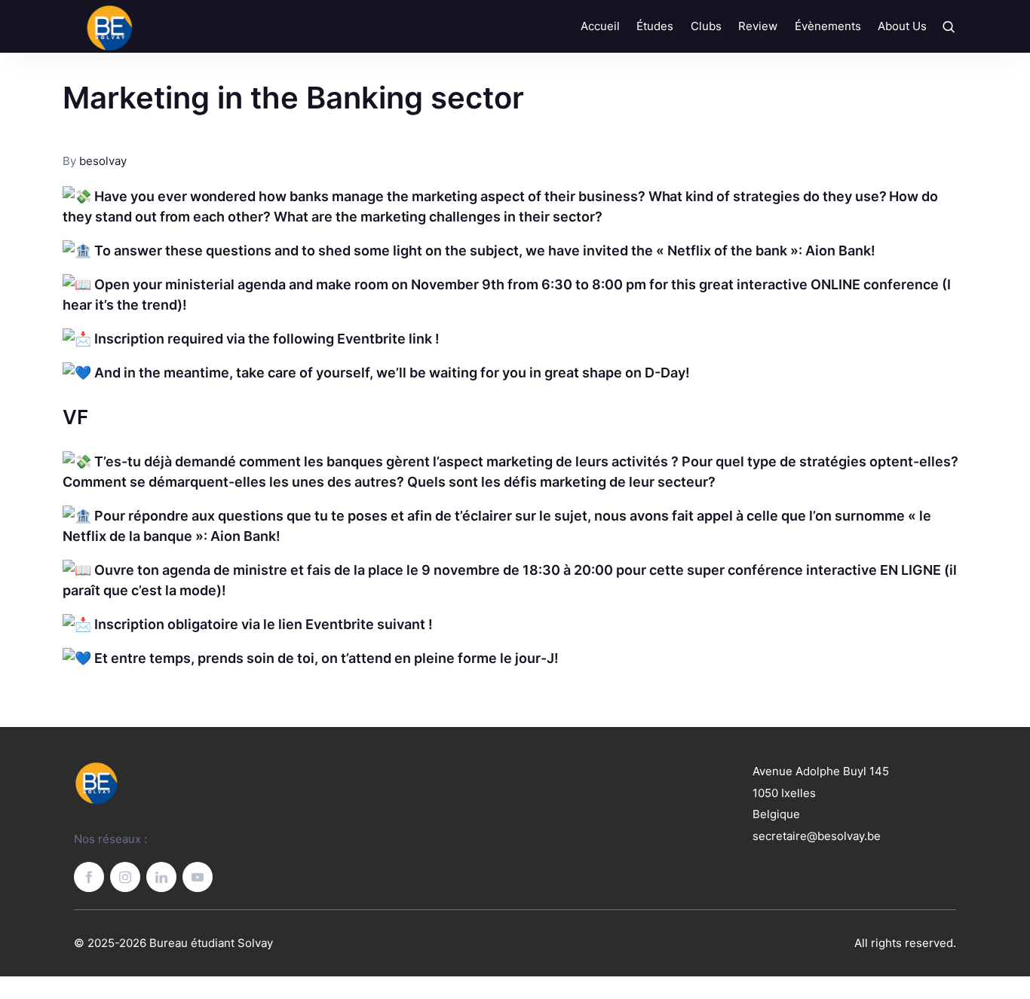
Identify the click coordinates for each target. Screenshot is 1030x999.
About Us (902, 26)
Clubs (706, 26)
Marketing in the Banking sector (293, 97)
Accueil (600, 26)
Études (654, 26)
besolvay (103, 161)
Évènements (828, 26)
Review (757, 26)
